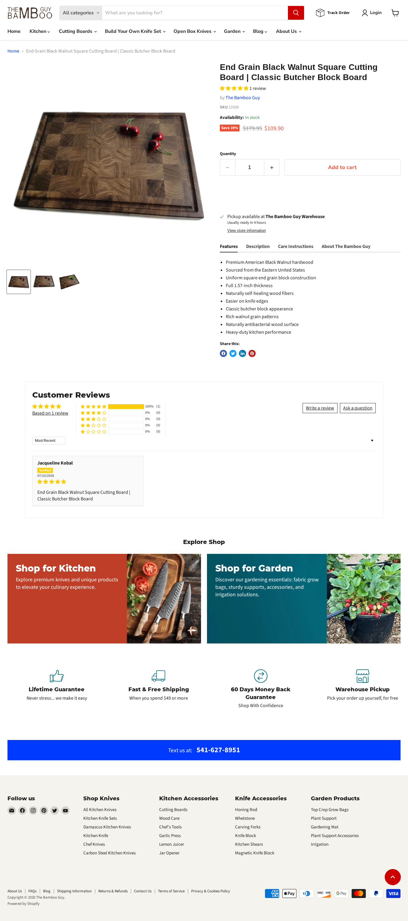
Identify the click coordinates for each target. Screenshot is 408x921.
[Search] (296, 13)
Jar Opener (169, 853)
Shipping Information (74, 891)
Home (14, 31)
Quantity (228, 153)
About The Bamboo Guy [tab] (346, 246)
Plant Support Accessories (335, 836)
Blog (259, 31)
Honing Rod (246, 810)
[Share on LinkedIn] (242, 353)
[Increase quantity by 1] (272, 167)
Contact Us (142, 891)
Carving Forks (247, 827)
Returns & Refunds (113, 891)
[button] (234, 88)
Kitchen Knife (95, 836)
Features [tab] (229, 246)
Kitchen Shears (249, 844)
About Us (287, 31)
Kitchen (38, 31)
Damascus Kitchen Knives (107, 827)
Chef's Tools (170, 827)
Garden (233, 31)
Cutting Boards (76, 31)
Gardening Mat (324, 827)
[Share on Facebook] (223, 353)
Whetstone (245, 818)
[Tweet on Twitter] (233, 353)
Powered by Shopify (23, 903)
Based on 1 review (50, 413)
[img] (87, 481)
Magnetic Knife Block (254, 853)
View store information (246, 231)
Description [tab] (258, 246)
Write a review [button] (320, 408)
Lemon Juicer (171, 844)
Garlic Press (170, 836)
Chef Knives (94, 844)
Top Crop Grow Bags (330, 810)
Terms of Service (171, 891)
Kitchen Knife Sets (100, 818)
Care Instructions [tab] (295, 246)
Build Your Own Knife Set (133, 31)
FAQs (32, 891)
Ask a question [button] (357, 408)
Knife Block (245, 836)
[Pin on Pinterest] (252, 353)
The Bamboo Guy (243, 97)
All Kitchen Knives (99, 810)
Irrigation (320, 844)
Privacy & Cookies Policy (210, 891)
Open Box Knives (193, 31)
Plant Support (324, 818)
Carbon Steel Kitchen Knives (109, 853)
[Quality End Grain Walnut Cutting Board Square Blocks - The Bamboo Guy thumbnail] (18, 282)
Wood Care (169, 818)
